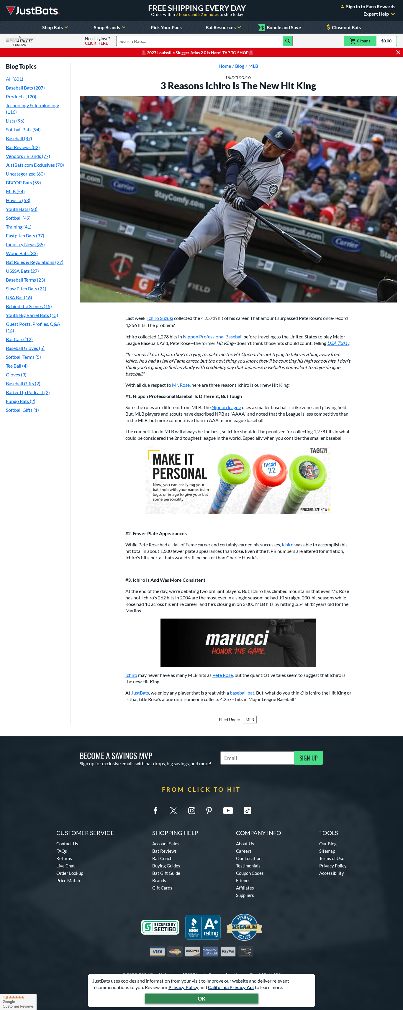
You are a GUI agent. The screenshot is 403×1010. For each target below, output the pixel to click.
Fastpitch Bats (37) (25, 235)
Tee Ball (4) (17, 365)
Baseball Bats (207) (25, 87)
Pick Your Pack (166, 27)
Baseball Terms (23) (25, 279)
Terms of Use (331, 858)
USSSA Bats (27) (22, 271)
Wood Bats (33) (22, 253)
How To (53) (18, 200)
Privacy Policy (183, 987)
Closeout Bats (346, 27)
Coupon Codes (250, 873)
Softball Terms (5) (23, 357)
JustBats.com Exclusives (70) (35, 165)
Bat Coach (162, 858)
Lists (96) (15, 120)
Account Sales (165, 843)
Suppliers (245, 895)
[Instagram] (191, 810)
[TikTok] (247, 810)
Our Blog (328, 843)
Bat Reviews (164, 851)
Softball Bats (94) (23, 129)
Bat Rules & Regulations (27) (34, 262)
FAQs (61, 851)
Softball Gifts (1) (22, 410)
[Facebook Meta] (155, 810)
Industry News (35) (25, 244)
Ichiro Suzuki (160, 318)
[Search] (288, 41)
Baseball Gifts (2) (23, 383)
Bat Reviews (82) (23, 147)
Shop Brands (107, 27)
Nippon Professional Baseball (213, 336)
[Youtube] (228, 810)
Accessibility (331, 873)
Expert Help (376, 13)
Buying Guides (166, 865)
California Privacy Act (231, 987)
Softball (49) (18, 218)
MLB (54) (15, 191)
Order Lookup (69, 873)
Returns (64, 858)
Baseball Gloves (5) (25, 348)
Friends (243, 880)
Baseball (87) (19, 138)
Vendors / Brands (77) (28, 156)
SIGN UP (308, 757)
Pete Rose (222, 675)
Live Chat (65, 865)
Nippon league (226, 407)
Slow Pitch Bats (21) (26, 288)
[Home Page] (33, 10)
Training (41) (19, 226)
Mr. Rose (181, 385)
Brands (159, 880)
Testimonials (248, 865)
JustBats (140, 692)
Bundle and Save (281, 27)
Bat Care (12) (19, 339)
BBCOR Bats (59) (23, 182)
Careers (244, 851)
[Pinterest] (209, 810)
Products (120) (21, 96)
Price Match (68, 880)
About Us (245, 843)
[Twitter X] (173, 810)
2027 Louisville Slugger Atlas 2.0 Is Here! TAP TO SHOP (197, 52)
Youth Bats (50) (21, 209)
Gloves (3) (16, 374)
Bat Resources (221, 27)
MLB (249, 719)
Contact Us (67, 843)
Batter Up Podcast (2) (28, 392)
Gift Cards (162, 887)
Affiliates (245, 887)
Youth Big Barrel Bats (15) (32, 315)
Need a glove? (97, 41)
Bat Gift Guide (166, 873)
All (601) (14, 79)
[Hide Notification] (398, 52)
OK (202, 998)
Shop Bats (52, 27)
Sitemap (327, 851)
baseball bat (242, 692)
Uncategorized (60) (25, 173)
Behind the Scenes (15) (29, 306)
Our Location (248, 858)
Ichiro (288, 544)
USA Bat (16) (19, 297)
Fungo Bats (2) (20, 401)
